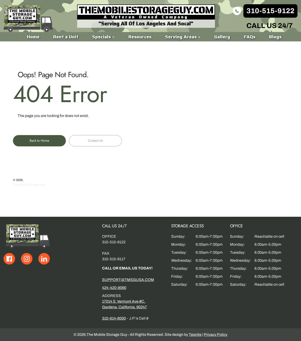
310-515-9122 (270, 11)
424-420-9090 (114, 288)
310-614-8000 (114, 318)
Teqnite (195, 335)
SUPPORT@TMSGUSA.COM (128, 280)
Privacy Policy (215, 335)
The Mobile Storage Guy (29, 184)
